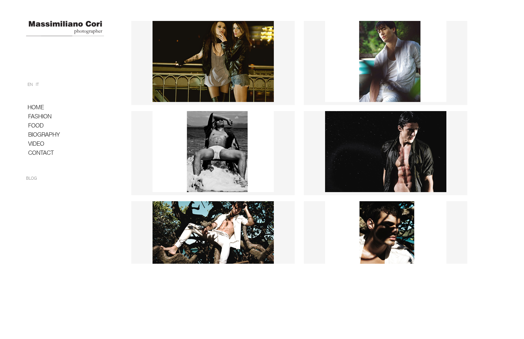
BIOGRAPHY (44, 134)
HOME (36, 107)
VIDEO (36, 144)
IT (37, 84)
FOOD (36, 125)
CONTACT (41, 153)
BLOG (31, 178)
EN (30, 84)
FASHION (40, 116)
